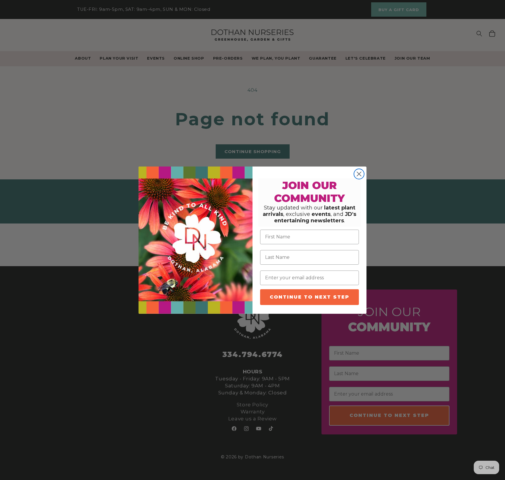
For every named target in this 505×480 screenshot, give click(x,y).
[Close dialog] (359, 174)
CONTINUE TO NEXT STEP (309, 297)
